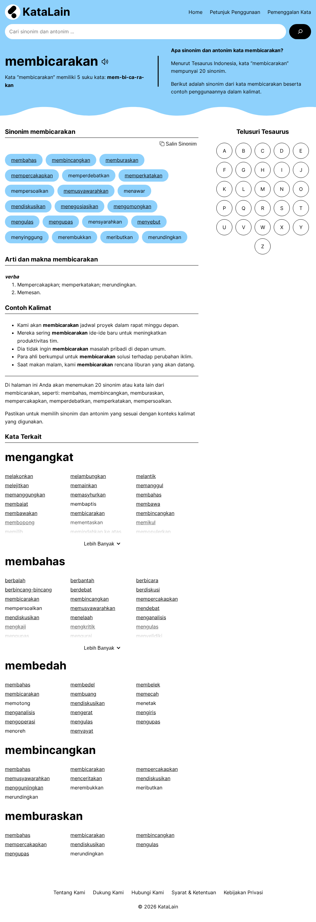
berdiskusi (148, 590)
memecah (147, 694)
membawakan (21, 513)
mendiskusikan (28, 206)
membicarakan (87, 513)
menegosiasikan (79, 206)
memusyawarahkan (86, 191)
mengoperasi (20, 721)
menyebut (148, 222)
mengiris (146, 712)
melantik (146, 476)
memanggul (149, 485)
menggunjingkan (24, 787)
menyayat (81, 731)
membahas (23, 160)
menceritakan (86, 778)
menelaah (81, 617)
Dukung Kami (108, 892)
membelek (148, 684)
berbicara (147, 580)
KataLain (46, 12)
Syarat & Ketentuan (194, 892)
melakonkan (19, 476)
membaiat (16, 504)
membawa (148, 504)
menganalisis (151, 617)
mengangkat (39, 457)
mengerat (81, 712)
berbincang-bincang (28, 590)
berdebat (81, 590)
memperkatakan (143, 175)
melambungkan (88, 476)
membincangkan (71, 160)
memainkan (83, 485)
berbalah (15, 580)
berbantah (82, 580)
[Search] (300, 31)
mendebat (148, 608)
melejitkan (17, 485)
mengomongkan (132, 206)
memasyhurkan (88, 495)
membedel (82, 684)
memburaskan (122, 160)
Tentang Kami (69, 892)
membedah (35, 665)
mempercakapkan (32, 175)
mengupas (61, 222)
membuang (83, 694)
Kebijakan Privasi (243, 892)
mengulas (22, 222)
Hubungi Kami (147, 892)
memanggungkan (25, 495)
